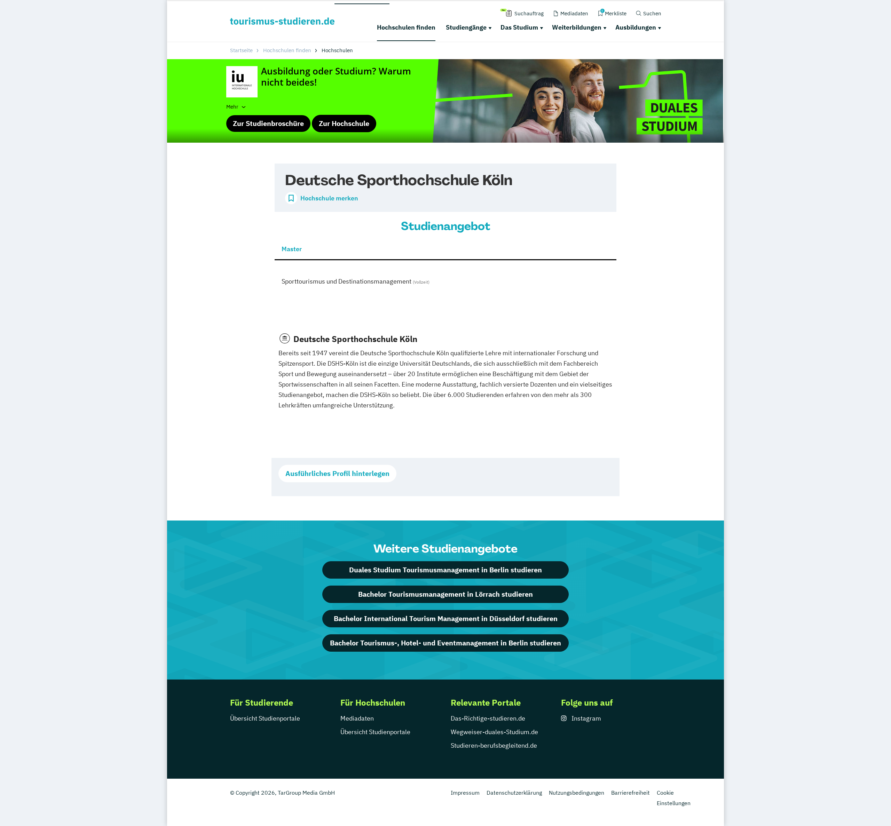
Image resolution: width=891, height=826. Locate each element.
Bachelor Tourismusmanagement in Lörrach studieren (445, 594)
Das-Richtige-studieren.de (488, 718)
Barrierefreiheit (630, 792)
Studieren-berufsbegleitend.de (494, 745)
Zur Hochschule (344, 123)
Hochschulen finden (406, 27)
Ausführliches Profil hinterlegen (337, 473)
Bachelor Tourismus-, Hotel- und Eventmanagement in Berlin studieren (445, 643)
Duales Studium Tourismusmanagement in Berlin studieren (445, 569)
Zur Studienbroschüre (268, 123)
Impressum (465, 792)
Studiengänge (466, 27)
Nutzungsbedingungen (576, 792)
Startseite (241, 50)
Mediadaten (357, 718)
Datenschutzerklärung (514, 792)
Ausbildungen (635, 27)
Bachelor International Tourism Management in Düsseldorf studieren (446, 618)
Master (292, 249)
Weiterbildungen (576, 27)
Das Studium (519, 27)
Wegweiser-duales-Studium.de (494, 732)
